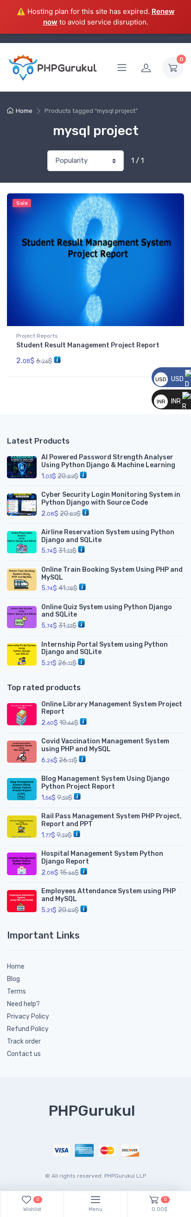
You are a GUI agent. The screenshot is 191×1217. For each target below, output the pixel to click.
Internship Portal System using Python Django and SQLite (104, 648)
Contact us (24, 1054)
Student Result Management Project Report (87, 345)
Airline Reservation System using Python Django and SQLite (107, 536)
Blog (13, 979)
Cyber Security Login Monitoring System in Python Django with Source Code (110, 499)
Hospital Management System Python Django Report (102, 857)
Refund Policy (28, 1029)
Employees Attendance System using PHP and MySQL (108, 895)
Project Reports (37, 336)
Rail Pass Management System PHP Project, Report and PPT (111, 820)
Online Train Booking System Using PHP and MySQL (112, 573)
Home (24, 110)
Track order (24, 1041)
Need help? (23, 1004)
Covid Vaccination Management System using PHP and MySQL (105, 745)
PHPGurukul (92, 1110)
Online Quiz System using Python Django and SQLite (106, 611)
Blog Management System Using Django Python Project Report (105, 783)
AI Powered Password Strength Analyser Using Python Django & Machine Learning (108, 461)
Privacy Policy (28, 1016)
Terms (16, 991)
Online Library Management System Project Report (111, 708)
